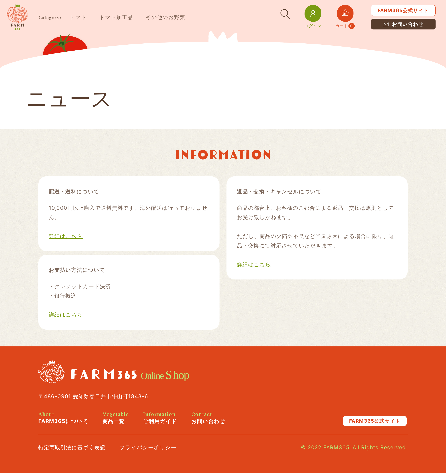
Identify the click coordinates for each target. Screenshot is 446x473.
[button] (285, 14)
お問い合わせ (208, 417)
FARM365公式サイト (403, 10)
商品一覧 (116, 417)
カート (344, 15)
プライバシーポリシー (148, 447)
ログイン (313, 25)
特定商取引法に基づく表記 (71, 447)
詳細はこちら (66, 236)
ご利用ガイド (160, 417)
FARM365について (63, 417)
